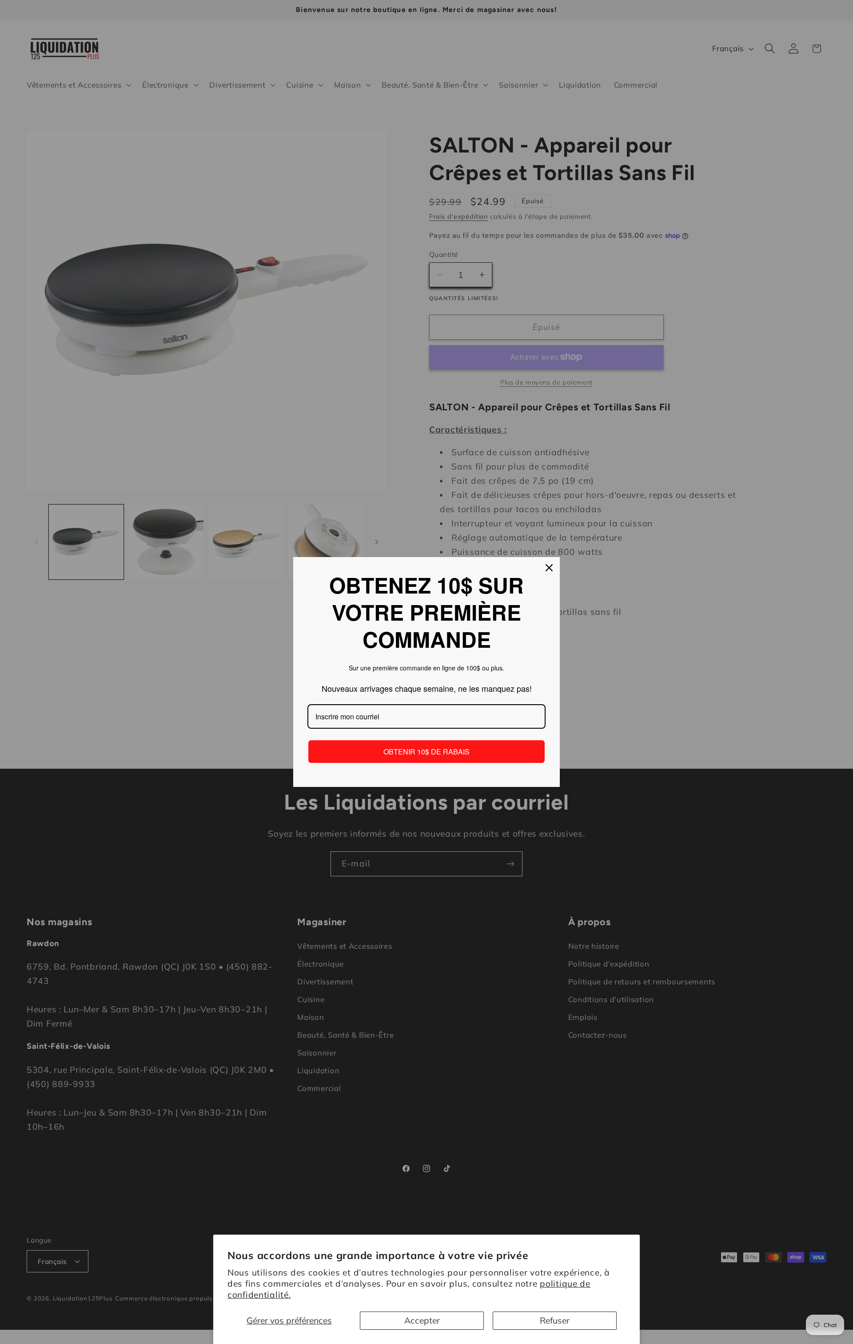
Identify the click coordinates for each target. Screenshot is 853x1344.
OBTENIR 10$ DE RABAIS (426, 751)
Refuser (555, 1320)
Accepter (422, 1320)
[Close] (549, 567)
